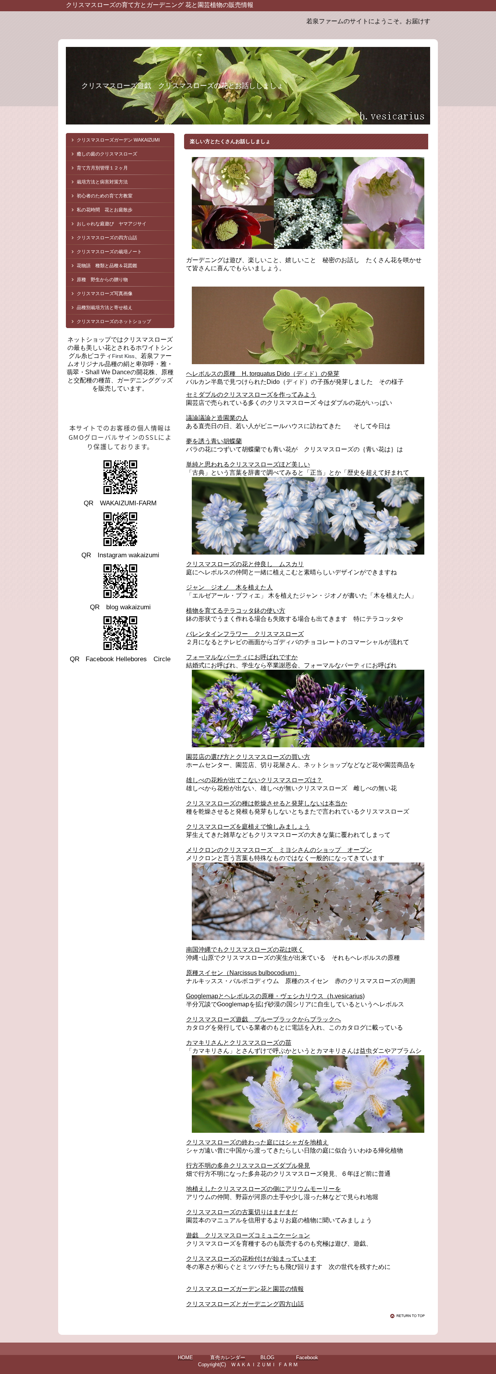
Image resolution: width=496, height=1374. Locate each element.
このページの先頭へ (408, 1315)
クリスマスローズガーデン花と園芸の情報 (245, 1289)
